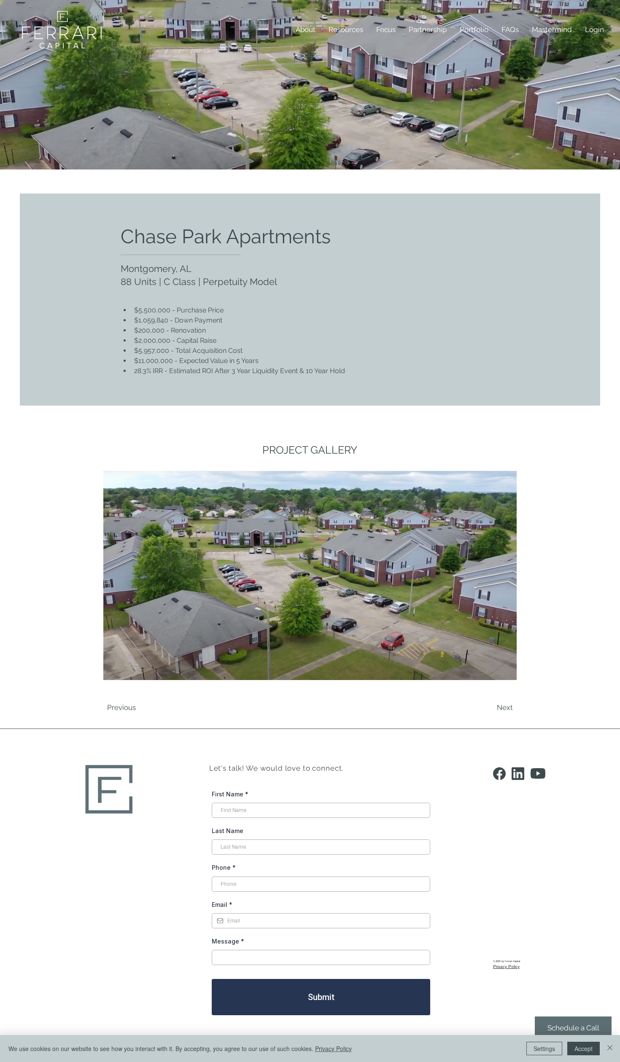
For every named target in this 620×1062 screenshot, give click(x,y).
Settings (544, 1048)
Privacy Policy (333, 1048)
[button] (345, 29)
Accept (583, 1048)
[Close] (610, 1048)
